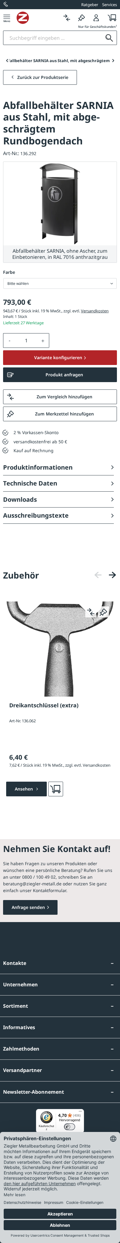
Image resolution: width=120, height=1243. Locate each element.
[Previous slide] (7, 60)
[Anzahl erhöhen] (43, 340)
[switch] (69, 1126)
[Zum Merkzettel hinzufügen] (103, 611)
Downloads (20, 499)
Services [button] (109, 4)
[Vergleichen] (66, 17)
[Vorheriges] (98, 575)
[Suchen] (109, 38)
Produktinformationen (38, 467)
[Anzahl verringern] (9, 340)
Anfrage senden (28, 907)
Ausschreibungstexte (36, 515)
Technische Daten (30, 483)
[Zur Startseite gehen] (38, 18)
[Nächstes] (112, 575)
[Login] (96, 17)
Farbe (9, 272)
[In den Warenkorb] (55, 789)
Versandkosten (95, 311)
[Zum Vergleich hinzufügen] (90, 611)
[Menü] (6, 17)
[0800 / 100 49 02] (6, 4)
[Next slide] (113, 60)
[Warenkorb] (110, 17)
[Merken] (81, 17)
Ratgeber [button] (89, 4)
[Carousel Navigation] (105, 575)
